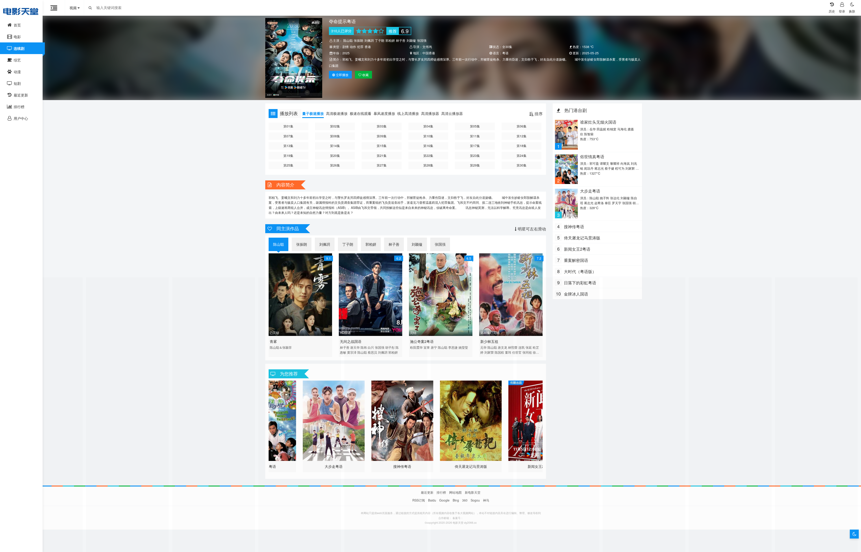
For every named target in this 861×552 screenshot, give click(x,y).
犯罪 (360, 46)
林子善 (400, 40)
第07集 (288, 136)
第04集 (428, 126)
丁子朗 (379, 40)
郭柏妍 (390, 40)
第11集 (475, 136)
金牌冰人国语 (576, 294)
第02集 (335, 126)
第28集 (428, 165)
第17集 (475, 145)
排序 (538, 113)
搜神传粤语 (574, 226)
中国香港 (428, 53)
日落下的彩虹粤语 (580, 282)
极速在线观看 (360, 113)
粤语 (505, 53)
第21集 (382, 155)
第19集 (288, 155)
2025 (346, 53)
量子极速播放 (313, 113)
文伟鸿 (427, 46)
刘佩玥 (369, 40)
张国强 (421, 40)
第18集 (521, 145)
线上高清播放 (408, 113)
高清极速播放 (337, 113)
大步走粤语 (590, 191)
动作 (353, 46)
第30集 (521, 165)
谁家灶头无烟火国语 (598, 122)
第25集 (288, 165)
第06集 (521, 126)
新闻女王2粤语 (577, 249)
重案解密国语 (576, 260)
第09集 (382, 136)
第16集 (428, 145)
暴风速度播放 (384, 113)
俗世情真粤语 (592, 156)
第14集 (335, 145)
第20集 (335, 155)
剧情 (345, 46)
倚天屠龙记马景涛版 (582, 238)
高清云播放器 (452, 113)
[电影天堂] (21, 11)
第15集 (382, 145)
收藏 (365, 74)
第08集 (335, 136)
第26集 (335, 165)
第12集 (521, 136)
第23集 (475, 155)
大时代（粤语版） (580, 271)
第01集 (288, 126)
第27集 (382, 165)
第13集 (288, 145)
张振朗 (358, 40)
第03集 (382, 126)
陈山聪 (348, 40)
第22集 (428, 155)
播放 (342, 74)
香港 (368, 46)
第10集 (428, 136)
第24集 (521, 155)
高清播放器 (430, 113)
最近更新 (427, 492)
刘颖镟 (411, 40)
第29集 (475, 165)
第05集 (475, 126)
